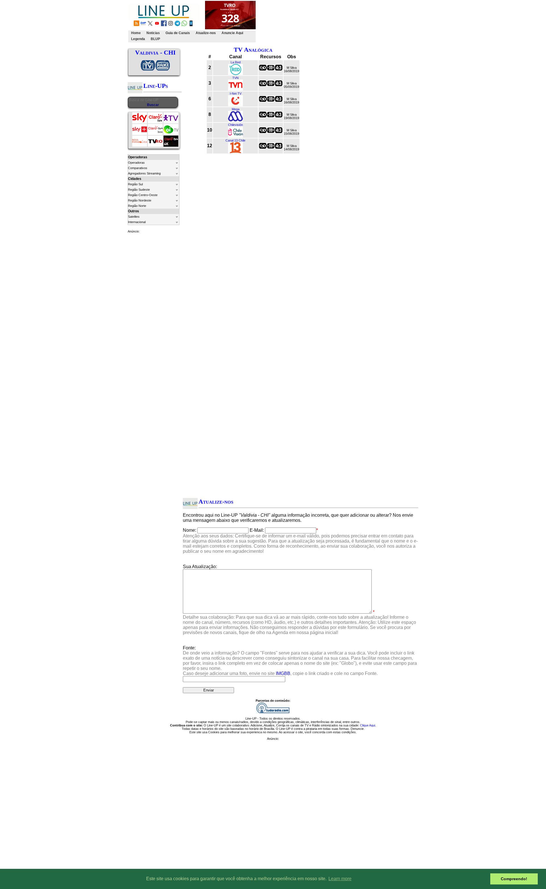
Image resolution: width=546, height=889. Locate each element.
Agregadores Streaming (144, 173)
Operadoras (136, 162)
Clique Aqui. (368, 725)
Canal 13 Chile (235, 140)
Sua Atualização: (200, 566)
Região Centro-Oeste (143, 195)
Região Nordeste (139, 200)
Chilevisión (235, 124)
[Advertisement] (360, 21)
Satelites (134, 216)
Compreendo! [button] (514, 878)
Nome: (189, 530)
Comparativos (137, 168)
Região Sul (135, 184)
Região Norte (137, 205)
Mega (235, 109)
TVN (235, 78)
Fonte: (300, 660)
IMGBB (283, 673)
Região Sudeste (139, 189)
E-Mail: (257, 530)
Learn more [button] (339, 878)
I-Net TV (235, 93)
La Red (236, 62)
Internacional (137, 222)
